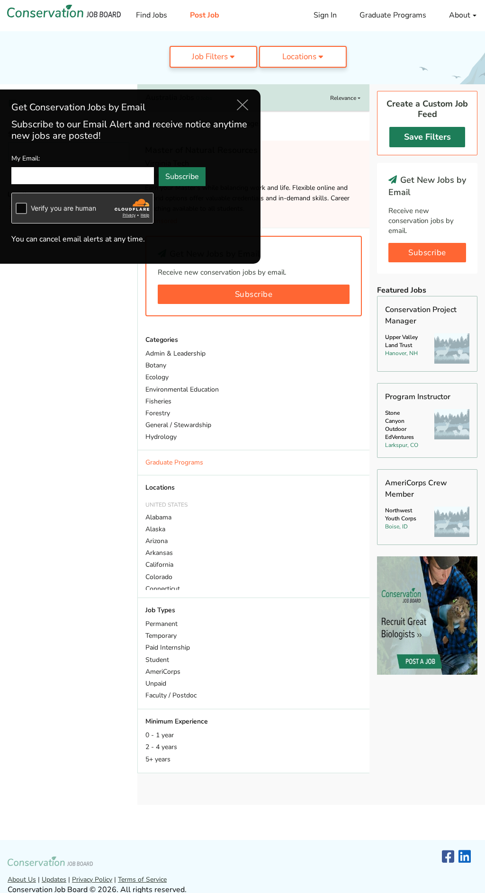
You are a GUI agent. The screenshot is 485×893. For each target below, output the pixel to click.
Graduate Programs (392, 15)
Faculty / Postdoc (171, 695)
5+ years (158, 759)
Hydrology (161, 436)
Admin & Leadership (175, 353)
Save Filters (427, 137)
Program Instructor (417, 397)
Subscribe (254, 294)
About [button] (460, 15)
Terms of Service (142, 879)
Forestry (157, 413)
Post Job (204, 15)
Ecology (157, 377)
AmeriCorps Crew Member (416, 489)
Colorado (158, 576)
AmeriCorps (162, 671)
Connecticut (162, 588)
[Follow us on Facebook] (448, 857)
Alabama (158, 517)
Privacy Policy (92, 879)
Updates (54, 879)
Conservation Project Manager (421, 315)
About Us (22, 879)
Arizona (156, 540)
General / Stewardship (178, 424)
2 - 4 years (161, 746)
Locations (300, 56)
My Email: (25, 158)
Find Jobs (151, 15)
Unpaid (155, 683)
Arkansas (159, 552)
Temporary (161, 635)
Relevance (344, 98)
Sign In (325, 15)
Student (157, 659)
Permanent (161, 623)
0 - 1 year (159, 735)
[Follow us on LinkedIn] (464, 857)
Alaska (155, 529)
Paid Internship (167, 647)
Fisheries (158, 401)
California (159, 564)
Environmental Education (182, 389)
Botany (155, 365)
